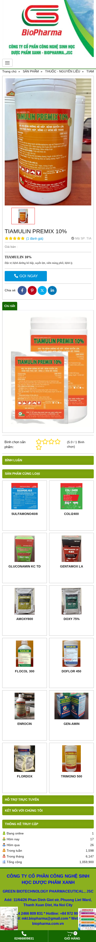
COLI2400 (71, 514)
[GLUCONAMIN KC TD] (24, 548)
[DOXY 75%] (71, 601)
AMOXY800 (24, 619)
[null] (87, 921)
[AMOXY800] (24, 601)
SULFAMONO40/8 (24, 514)
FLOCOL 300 (24, 671)
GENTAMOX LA (71, 566)
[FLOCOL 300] (24, 653)
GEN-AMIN (71, 724)
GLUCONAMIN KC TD (24, 566)
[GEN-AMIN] (71, 706)
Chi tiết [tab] (9, 306)
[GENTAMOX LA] (71, 548)
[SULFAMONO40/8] (24, 496)
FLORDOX (24, 776)
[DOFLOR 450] (71, 653)
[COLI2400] (71, 496)
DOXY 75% (71, 619)
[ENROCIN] (24, 706)
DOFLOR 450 (71, 671)
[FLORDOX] (24, 758)
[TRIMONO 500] (71, 758)
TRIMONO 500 (71, 776)
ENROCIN (24, 724)
